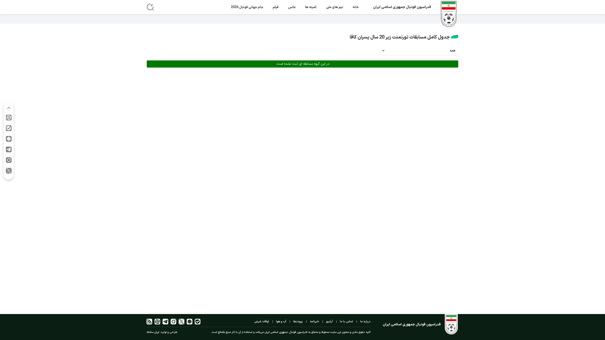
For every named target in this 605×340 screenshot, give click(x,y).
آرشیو (329, 321)
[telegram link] (9, 151)
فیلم (276, 7)
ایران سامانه (153, 332)
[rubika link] (9, 140)
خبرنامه (314, 321)
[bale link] (9, 129)
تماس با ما (346, 321)
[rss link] (149, 321)
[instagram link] (9, 161)
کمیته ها (311, 7)
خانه (356, 7)
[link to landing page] (448, 14)
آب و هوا (281, 321)
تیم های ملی (334, 7)
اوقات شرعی (261, 321)
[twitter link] (9, 172)
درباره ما (365, 321)
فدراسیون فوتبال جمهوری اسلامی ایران (402, 7)
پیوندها (298, 321)
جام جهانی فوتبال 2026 (247, 7)
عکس (292, 7)
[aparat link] (9, 119)
